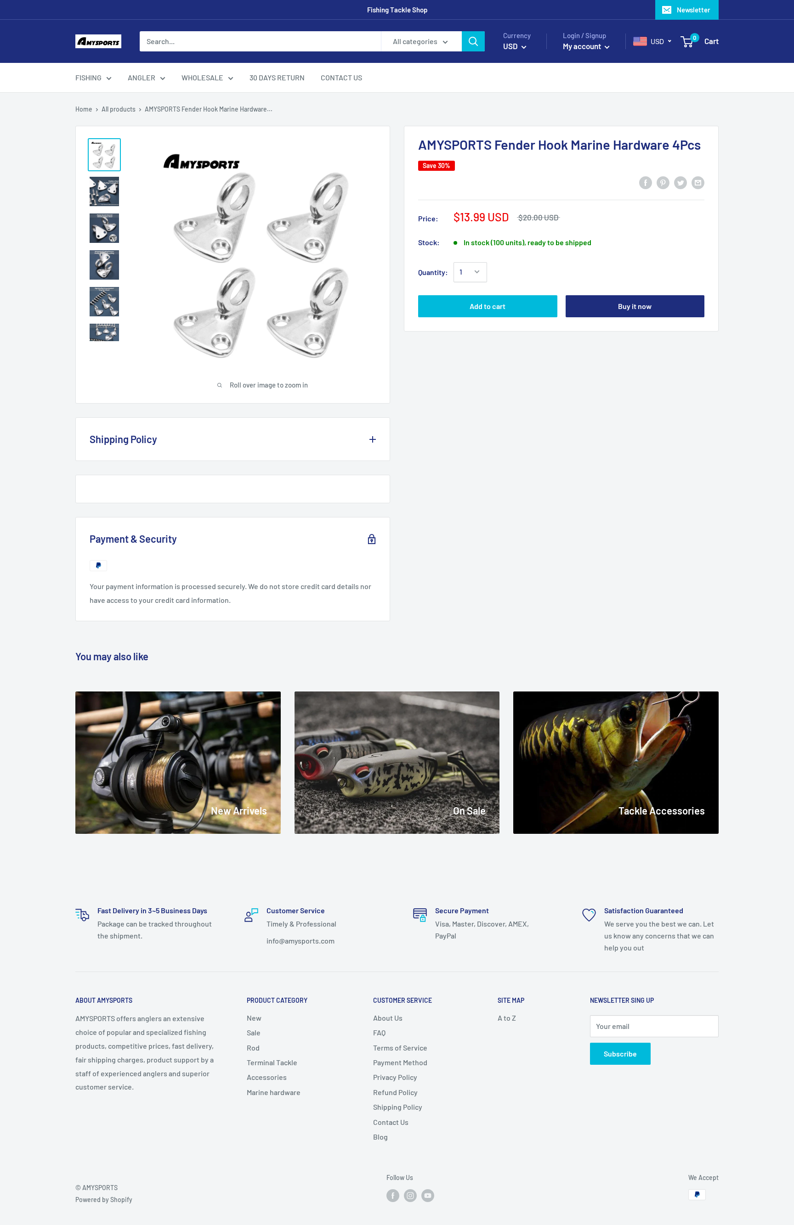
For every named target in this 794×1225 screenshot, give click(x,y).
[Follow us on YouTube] (427, 1195)
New (254, 1017)
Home (83, 109)
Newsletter (693, 10)
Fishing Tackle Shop (397, 10)
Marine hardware (274, 1092)
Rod (253, 1047)
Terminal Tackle (272, 1062)
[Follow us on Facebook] (392, 1195)
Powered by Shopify (103, 1199)
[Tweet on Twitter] (680, 182)
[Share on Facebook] (645, 182)
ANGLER (141, 77)
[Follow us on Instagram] (410, 1195)
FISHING (88, 77)
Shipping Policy (397, 1106)
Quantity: (433, 271)
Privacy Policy (395, 1077)
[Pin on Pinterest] (663, 182)
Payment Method (400, 1062)
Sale (254, 1032)
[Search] (473, 41)
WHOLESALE (202, 77)
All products (119, 109)
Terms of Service (400, 1047)
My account (582, 46)
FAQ (379, 1032)
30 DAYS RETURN (277, 77)
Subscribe (620, 1053)
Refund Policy (395, 1092)
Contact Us (390, 1122)
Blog (380, 1136)
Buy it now (635, 305)
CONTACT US (341, 77)
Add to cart (487, 305)
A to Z (507, 1017)
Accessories (267, 1077)
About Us (388, 1017)
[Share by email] (698, 182)
